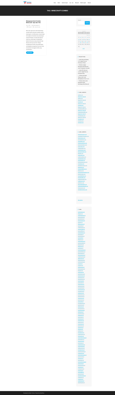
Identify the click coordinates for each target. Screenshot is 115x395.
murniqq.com (80, 120)
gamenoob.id (81, 363)
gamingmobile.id (81, 243)
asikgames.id (81, 315)
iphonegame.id (81, 253)
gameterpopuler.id (82, 375)
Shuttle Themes (32, 393)
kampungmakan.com (82, 144)
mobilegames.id (81, 227)
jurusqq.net (80, 101)
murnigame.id (81, 324)
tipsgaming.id (81, 244)
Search (79, 20)
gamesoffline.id (81, 231)
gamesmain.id (81, 299)
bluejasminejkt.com (82, 151)
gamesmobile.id (81, 229)
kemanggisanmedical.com (83, 172)
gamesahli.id (80, 301)
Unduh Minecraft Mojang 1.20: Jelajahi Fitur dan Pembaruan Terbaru (83, 61)
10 (78, 39)
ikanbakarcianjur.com (82, 165)
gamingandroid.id (81, 250)
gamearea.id (80, 327)
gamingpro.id (81, 343)
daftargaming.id (81, 348)
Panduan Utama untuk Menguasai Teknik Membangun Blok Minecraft (83, 82)
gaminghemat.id (81, 274)
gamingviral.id (81, 341)
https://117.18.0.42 (82, 103)
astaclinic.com (81, 182)
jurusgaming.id (81, 287)
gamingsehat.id (81, 346)
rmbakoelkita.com (81, 148)
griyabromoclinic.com (82, 189)
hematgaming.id (81, 303)
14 (85, 39)
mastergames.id (81, 334)
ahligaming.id (81, 306)
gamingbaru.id (81, 339)
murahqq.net (80, 105)
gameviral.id (80, 370)
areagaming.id (81, 291)
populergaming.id (81, 351)
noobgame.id (81, 377)
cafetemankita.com (82, 157)
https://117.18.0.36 (82, 96)
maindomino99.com (82, 108)
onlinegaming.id (81, 262)
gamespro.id (80, 358)
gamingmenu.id (81, 279)
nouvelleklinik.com (82, 175)
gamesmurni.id (81, 296)
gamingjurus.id (81, 277)
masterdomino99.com (82, 112)
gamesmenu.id (81, 294)
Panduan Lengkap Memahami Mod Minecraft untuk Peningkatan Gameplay (84, 66)
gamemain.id (80, 317)
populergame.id (81, 382)
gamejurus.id (80, 318)
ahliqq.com (80, 98)
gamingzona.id (81, 286)
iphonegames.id (81, 220)
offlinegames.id (81, 224)
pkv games (80, 200)
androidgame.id (81, 212)
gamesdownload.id (82, 362)
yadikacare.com (81, 181)
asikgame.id (80, 330)
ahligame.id (80, 329)
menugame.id (81, 336)
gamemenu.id (81, 320)
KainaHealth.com (81, 177)
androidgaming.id (81, 215)
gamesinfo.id (80, 225)
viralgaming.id (81, 353)
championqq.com (81, 115)
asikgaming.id (81, 293)
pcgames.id (80, 265)
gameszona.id (81, 305)
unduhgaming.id (81, 344)
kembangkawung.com (82, 162)
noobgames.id (81, 368)
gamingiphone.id (81, 241)
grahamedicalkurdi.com (83, 186)
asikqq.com (80, 95)
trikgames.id (80, 239)
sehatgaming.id (81, 349)
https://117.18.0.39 (82, 100)
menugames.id (81, 308)
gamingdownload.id (82, 337)
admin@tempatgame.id (36, 25)
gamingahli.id (81, 282)
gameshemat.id (81, 310)
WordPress (42, 393)
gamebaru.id (80, 367)
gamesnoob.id (81, 356)
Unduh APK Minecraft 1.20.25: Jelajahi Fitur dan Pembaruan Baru (83, 72)
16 (88, 39)
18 (80, 41)
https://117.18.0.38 (82, 110)
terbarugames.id (81, 268)
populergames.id (81, 365)
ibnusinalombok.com (82, 184)
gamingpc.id (80, 248)
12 (82, 39)
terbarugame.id (81, 267)
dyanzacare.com (81, 187)
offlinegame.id (81, 258)
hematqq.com (81, 119)
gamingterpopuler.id (82, 355)
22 (87, 41)
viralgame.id (80, 379)
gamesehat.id (81, 374)
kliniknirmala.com (81, 174)
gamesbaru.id (81, 360)
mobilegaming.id (81, 256)
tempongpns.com (81, 138)
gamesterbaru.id (81, 232)
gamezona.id (80, 322)
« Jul (83, 48)
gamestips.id (80, 234)
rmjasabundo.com (82, 158)
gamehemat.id (81, 313)
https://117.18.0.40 (82, 117)
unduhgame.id (81, 380)
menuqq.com (80, 122)
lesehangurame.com (82, 134)
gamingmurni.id (81, 275)
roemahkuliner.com (82, 139)
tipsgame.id (80, 270)
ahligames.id (80, 312)
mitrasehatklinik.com (82, 169)
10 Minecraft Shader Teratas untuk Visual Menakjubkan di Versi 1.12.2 (83, 77)
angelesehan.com (82, 150)
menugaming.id (81, 289)
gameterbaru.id (81, 236)
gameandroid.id (81, 217)
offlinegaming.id (81, 260)
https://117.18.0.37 (82, 113)
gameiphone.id (81, 218)
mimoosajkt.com (81, 160)
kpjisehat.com (81, 167)
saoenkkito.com (81, 141)
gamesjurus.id (81, 298)
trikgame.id (80, 213)
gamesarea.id (81, 325)
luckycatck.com (81, 146)
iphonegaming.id (81, 255)
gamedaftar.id (81, 372)
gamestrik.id (80, 237)
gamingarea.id (81, 284)
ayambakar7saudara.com (83, 136)
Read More (29, 52)
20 (83, 41)
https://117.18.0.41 (82, 107)
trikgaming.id (80, 246)
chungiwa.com (81, 163)
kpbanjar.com (81, 170)
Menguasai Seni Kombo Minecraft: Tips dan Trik (33, 21)
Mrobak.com (80, 153)
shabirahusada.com (82, 179)
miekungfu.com (81, 155)
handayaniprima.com (82, 143)
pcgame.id (80, 263)
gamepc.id (80, 222)
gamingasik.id (81, 281)
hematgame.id (81, 332)
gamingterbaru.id (81, 251)
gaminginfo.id (81, 272)
